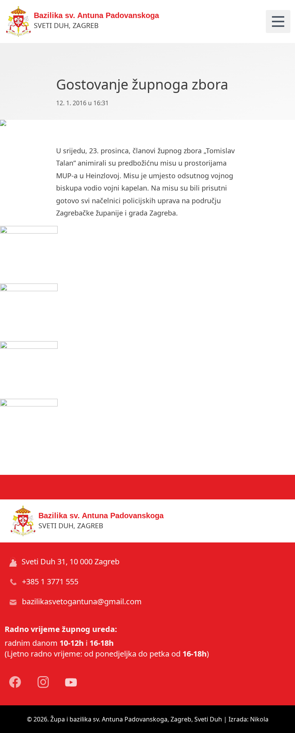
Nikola (259, 719)
